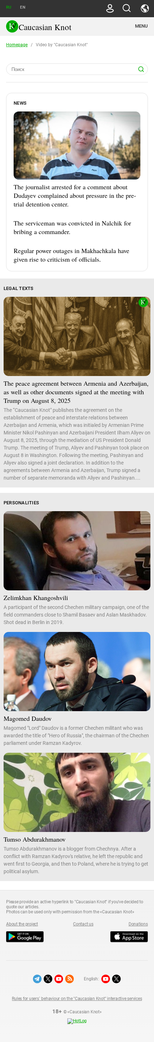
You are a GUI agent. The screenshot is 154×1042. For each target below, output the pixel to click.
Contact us (83, 924)
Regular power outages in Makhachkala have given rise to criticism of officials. (71, 254)
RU (8, 7)
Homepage (17, 44)
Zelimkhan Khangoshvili (36, 597)
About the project (22, 924)
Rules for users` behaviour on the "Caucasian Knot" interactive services (77, 998)
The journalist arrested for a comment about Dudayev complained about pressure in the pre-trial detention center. (75, 195)
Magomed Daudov (28, 718)
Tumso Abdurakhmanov (35, 839)
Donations (138, 924)
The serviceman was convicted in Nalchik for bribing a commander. (72, 227)
